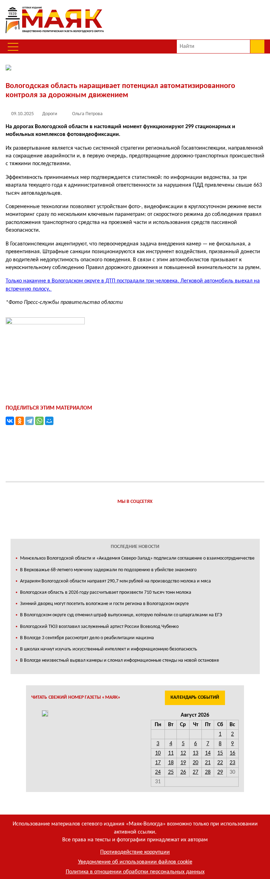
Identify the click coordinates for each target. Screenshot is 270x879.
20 (195, 763)
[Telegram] (29, 421)
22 (220, 763)
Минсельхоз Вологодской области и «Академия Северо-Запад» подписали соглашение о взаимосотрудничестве (137, 558)
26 (183, 772)
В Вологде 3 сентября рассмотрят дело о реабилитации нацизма (87, 638)
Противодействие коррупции (135, 852)
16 (232, 753)
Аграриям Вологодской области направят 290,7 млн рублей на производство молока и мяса (115, 581)
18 (171, 763)
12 (183, 753)
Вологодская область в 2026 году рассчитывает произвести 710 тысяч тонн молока (105, 592)
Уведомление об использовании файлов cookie (135, 862)
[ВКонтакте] (10, 421)
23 (232, 763)
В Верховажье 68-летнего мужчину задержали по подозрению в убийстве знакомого (108, 570)
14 (208, 753)
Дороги (49, 114)
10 (158, 753)
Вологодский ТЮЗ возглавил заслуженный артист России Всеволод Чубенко (99, 626)
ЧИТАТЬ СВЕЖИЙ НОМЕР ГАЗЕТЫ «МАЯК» (76, 697)
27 (195, 772)
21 (208, 763)
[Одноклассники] (19, 421)
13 (195, 753)
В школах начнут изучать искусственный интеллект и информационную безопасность (108, 649)
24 (158, 772)
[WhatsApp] (39, 421)
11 (171, 753)
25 (171, 772)
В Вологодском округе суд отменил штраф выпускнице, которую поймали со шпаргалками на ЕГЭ (121, 615)
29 (220, 772)
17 (158, 763)
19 (183, 763)
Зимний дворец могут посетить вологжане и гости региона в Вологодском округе (104, 603)
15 (220, 753)
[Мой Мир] (49, 421)
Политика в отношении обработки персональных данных (135, 872)
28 (208, 772)
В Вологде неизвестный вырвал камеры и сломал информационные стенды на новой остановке (119, 660)
